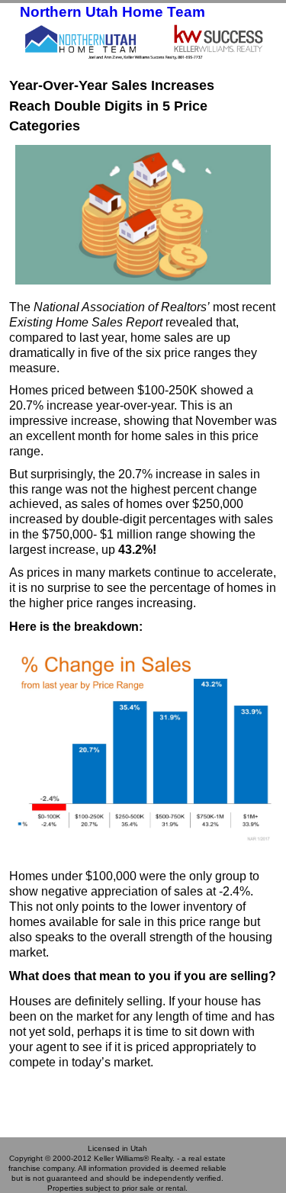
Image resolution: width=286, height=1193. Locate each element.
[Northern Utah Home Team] (143, 41)
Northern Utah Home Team (112, 12)
